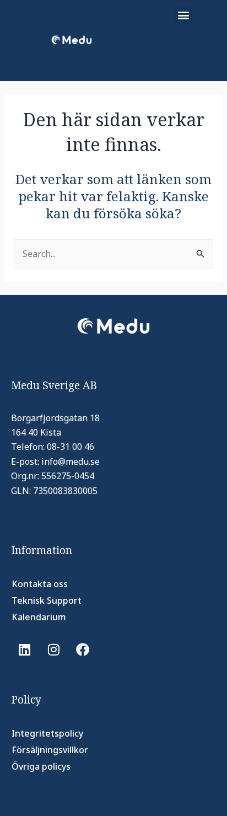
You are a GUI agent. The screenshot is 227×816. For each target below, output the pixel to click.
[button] (183, 15)
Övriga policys (41, 766)
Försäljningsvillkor (50, 750)
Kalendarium (39, 617)
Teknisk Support (47, 600)
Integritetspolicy (47, 733)
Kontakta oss (40, 584)
